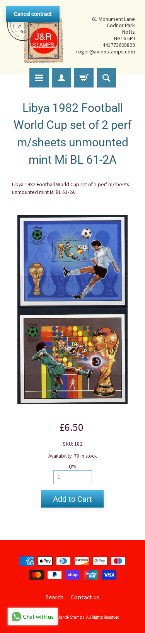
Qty (72, 466)
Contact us (85, 597)
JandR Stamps (71, 617)
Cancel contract (33, 14)
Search (54, 597)
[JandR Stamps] (35, 35)
